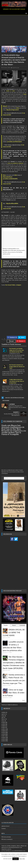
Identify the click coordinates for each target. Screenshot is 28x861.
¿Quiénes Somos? (5, 826)
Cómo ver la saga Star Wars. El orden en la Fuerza (13, 693)
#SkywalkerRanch (7, 177)
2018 (5, 734)
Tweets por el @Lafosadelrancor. (9, 704)
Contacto (3, 828)
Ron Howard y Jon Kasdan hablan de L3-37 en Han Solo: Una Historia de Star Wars (16, 350)
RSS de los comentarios (6, 839)
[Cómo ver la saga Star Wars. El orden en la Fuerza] (5, 692)
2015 (5, 739)
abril (3, 717)
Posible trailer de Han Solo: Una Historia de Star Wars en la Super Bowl (16, 381)
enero (3, 720)
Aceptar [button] (16, 858)
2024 (5, 724)
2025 (5, 722)
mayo (3, 715)
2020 (5, 730)
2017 (5, 735)
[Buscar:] (14, 478)
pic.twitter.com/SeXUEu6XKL (10, 178)
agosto (4, 714)
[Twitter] (16, 539)
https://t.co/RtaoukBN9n (12, 203)
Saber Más (22, 858)
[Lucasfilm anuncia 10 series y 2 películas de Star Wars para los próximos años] (5, 644)
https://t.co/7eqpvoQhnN (12, 109)
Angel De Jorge (15, 67)
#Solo (17, 108)
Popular (6, 625)
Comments (22, 625)
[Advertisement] (14, 31)
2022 (5, 727)
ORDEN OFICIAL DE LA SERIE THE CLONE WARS (14, 632)
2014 (5, 740)
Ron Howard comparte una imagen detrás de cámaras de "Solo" (16, 366)
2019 (5, 732)
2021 (5, 729)
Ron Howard (6, 400)
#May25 (5, 106)
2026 (5, 712)
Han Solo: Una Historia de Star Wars (14, 397)
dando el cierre (10, 91)
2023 (5, 725)
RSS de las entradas (6, 837)
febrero (4, 719)
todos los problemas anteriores (15, 163)
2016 (5, 737)
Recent (14, 625)
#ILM (15, 175)
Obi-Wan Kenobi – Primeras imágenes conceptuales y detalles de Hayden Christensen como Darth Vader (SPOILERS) (13, 662)
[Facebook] (12, 539)
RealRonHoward (21, 256)
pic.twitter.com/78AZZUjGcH (14, 141)
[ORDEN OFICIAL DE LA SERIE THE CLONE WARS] (5, 632)
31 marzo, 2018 (6, 67)
